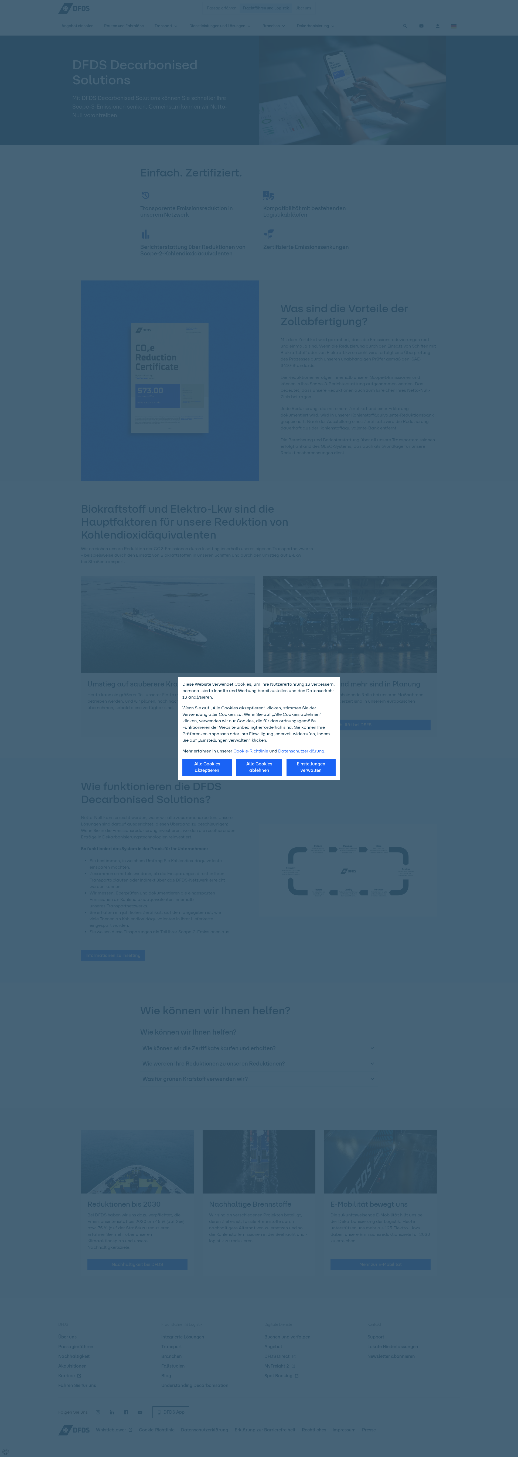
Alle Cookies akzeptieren (207, 767)
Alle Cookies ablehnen (259, 767)
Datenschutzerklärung (301, 751)
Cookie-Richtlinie (250, 751)
